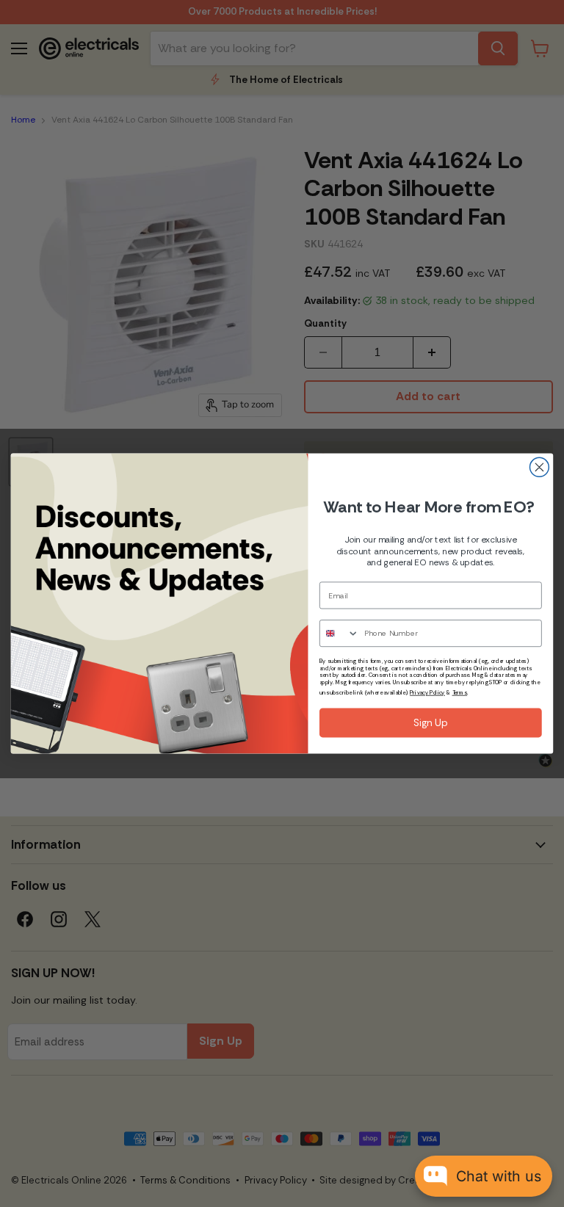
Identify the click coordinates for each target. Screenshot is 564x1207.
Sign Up (430, 723)
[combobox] (338, 633)
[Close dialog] (539, 466)
